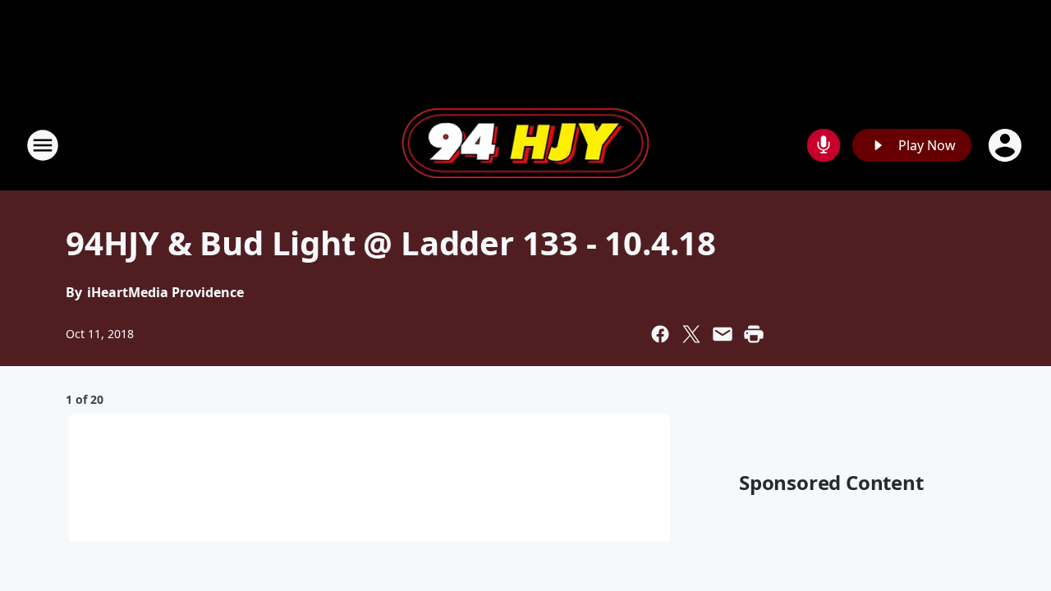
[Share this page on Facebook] (660, 334)
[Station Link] (525, 145)
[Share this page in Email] (722, 334)
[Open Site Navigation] (42, 145)
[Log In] (1007, 145)
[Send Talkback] (823, 145)
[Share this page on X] (691, 334)
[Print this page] (753, 334)
